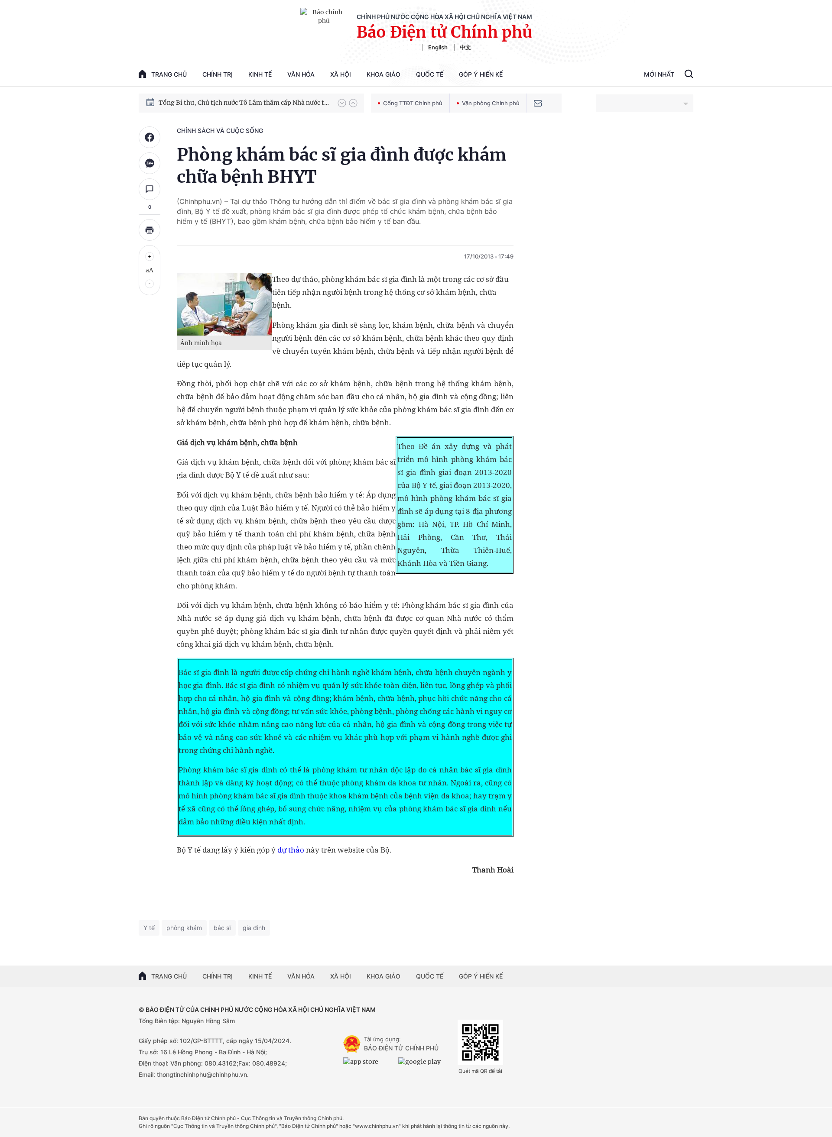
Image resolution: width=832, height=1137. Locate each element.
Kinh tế (260, 74)
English (438, 47)
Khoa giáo (383, 74)
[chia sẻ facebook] (149, 137)
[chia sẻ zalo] (149, 163)
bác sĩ (222, 927)
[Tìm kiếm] (688, 75)
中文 (465, 47)
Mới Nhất (659, 74)
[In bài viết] (149, 230)
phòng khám (184, 927)
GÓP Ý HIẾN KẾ (481, 976)
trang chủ (169, 74)
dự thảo (290, 850)
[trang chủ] (352, 1044)
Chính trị (217, 74)
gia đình (254, 927)
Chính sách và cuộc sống (220, 130)
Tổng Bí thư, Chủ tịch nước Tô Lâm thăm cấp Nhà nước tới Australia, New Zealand (244, 103)
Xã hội (340, 74)
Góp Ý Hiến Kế (481, 74)
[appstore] (368, 1065)
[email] (538, 103)
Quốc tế (429, 74)
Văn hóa (301, 74)
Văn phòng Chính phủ (491, 103)
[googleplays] (423, 1065)
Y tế (149, 927)
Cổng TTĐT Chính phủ (412, 103)
